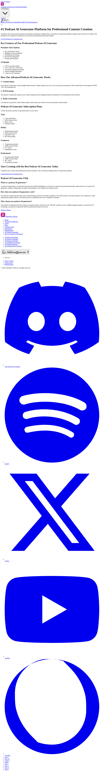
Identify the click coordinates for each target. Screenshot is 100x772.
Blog (25, 7)
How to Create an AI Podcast (14, 234)
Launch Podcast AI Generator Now (12, 174)
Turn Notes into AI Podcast (13, 246)
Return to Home (6, 210)
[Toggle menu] (1, 24)
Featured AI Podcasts (11, 221)
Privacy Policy (9, 261)
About (7, 223)
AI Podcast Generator (11, 232)
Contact (3, 18)
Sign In (35, 22)
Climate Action (9, 227)
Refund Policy (9, 264)
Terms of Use (9, 263)
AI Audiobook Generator (12, 242)
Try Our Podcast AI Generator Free (12, 39)
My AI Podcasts (28, 22)
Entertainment (9, 230)
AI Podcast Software (11, 244)
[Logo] (2, 5)
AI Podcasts (5, 9)
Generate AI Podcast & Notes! (10, 7)
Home (6, 220)
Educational (8, 229)
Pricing (22, 7)
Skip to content (5, 1)
